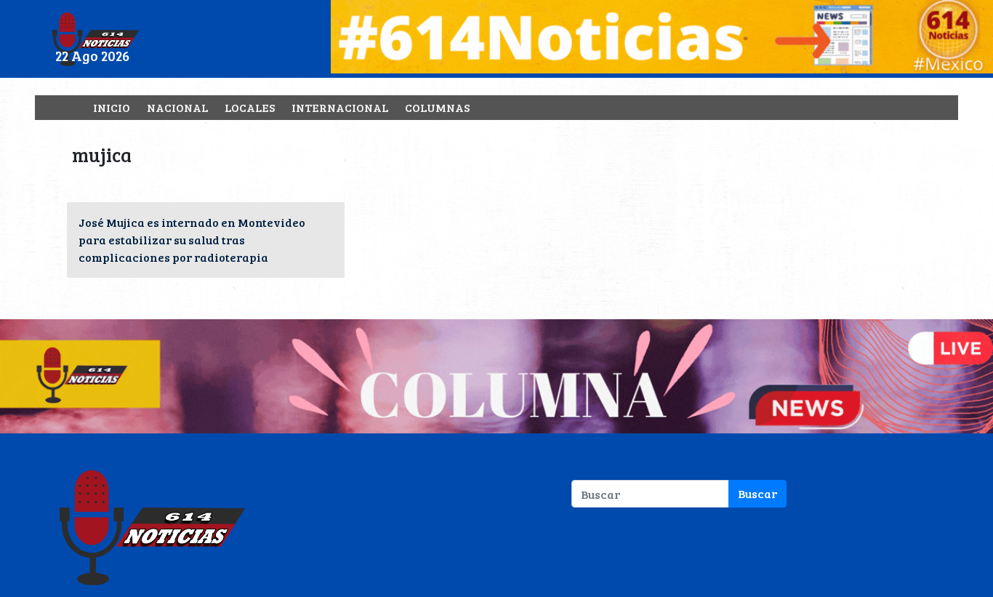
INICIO (111, 107)
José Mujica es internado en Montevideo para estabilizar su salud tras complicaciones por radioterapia (192, 240)
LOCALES (250, 107)
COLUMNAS (437, 107)
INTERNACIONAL (340, 107)
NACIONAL (177, 107)
